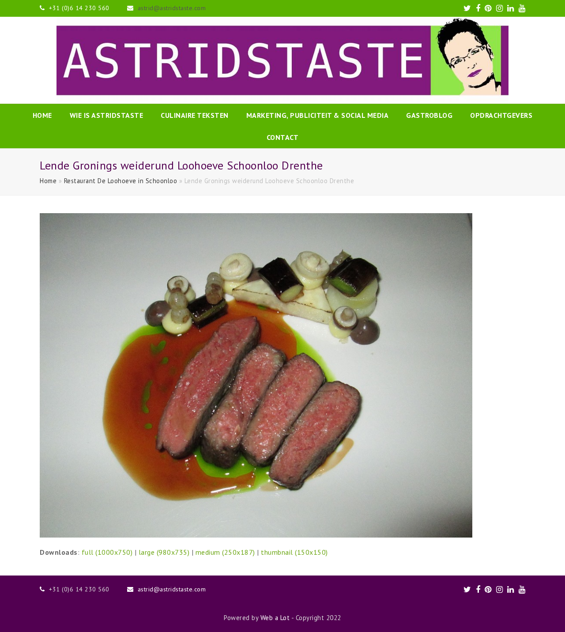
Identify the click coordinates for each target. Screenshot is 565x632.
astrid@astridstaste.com (172, 8)
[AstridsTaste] (282, 60)
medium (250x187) (225, 552)
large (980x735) (164, 552)
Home (48, 181)
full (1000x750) (107, 552)
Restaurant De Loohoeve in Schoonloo (120, 181)
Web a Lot (275, 617)
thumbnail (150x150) (294, 552)
